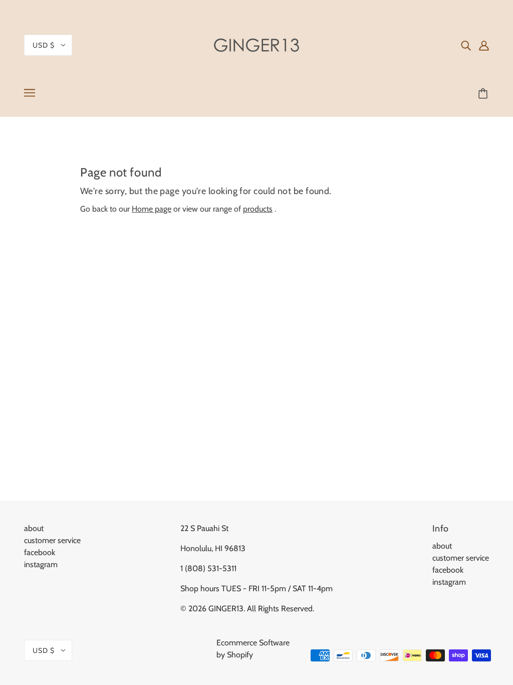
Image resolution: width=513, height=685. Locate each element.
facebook (39, 552)
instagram (41, 564)
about (34, 528)
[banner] (256, 44)
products (258, 209)
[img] (466, 45)
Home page (151, 209)
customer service (52, 540)
